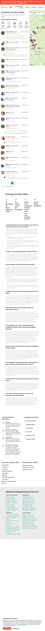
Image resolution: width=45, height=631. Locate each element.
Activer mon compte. (22, 2)
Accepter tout (7, 628)
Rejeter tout (16, 628)
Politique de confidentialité (21, 625)
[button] (33, 421)
